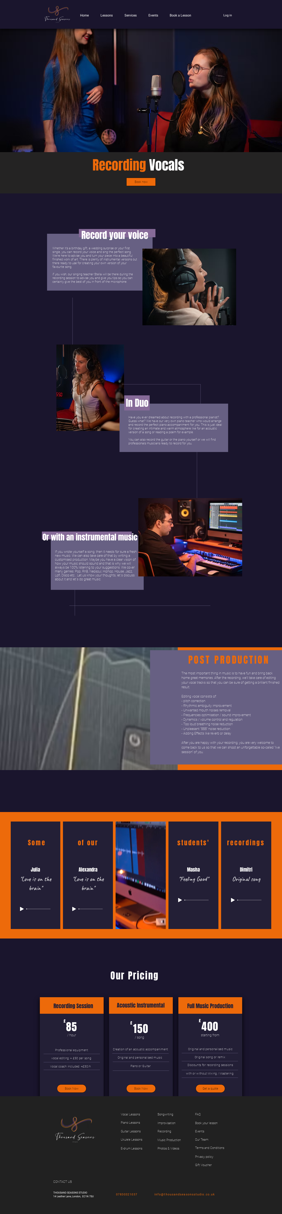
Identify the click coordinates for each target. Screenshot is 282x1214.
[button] (104, 15)
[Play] (22, 909)
